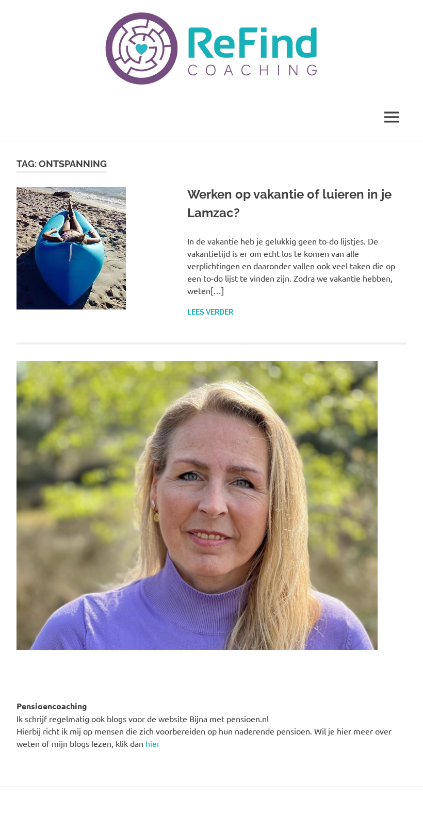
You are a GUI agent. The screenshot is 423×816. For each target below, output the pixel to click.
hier (152, 743)
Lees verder (210, 312)
